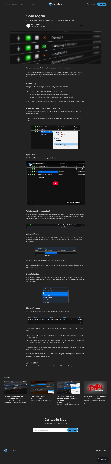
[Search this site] (88, 4)
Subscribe (102, 4)
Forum (22, 4)
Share (81, 25)
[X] (55, 443)
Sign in (93, 4)
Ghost (105, 450)
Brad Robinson (35, 25)
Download (15, 4)
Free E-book (30, 4)
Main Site (7, 4)
